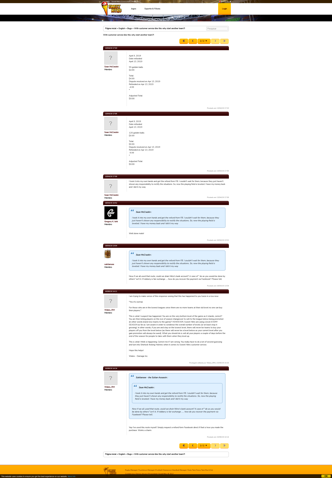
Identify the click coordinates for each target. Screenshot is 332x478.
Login (224, 8)
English (122, 28)
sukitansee (109, 264)
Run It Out (209, 470)
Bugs (129, 28)
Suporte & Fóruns (152, 8)
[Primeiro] (183, 41)
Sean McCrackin (111, 66)
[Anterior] (192, 41)
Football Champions (163, 470)
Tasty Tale (191, 470)
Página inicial (110, 28)
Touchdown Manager (146, 470)
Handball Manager (179, 470)
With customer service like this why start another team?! (159, 28)
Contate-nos (130, 474)
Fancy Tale (200, 470)
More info (71, 476)
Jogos (133, 8)
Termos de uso (141, 474)
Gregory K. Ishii (111, 221)
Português (224, 1)
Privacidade (152, 474)
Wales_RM (109, 310)
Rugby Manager (131, 470)
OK (326, 476)
